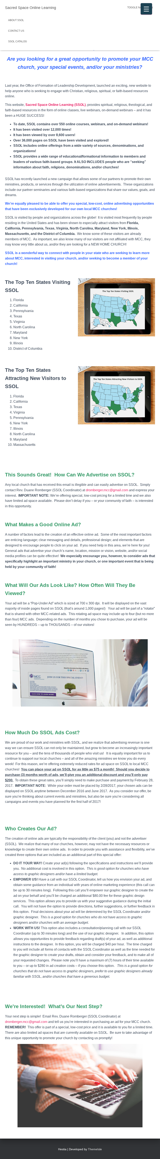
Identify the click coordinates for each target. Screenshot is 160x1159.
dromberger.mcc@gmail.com (107, 490)
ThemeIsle (95, 1149)
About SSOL (16, 20)
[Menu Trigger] (146, 9)
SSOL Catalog (17, 41)
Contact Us (16, 30)
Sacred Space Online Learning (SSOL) (55, 105)
